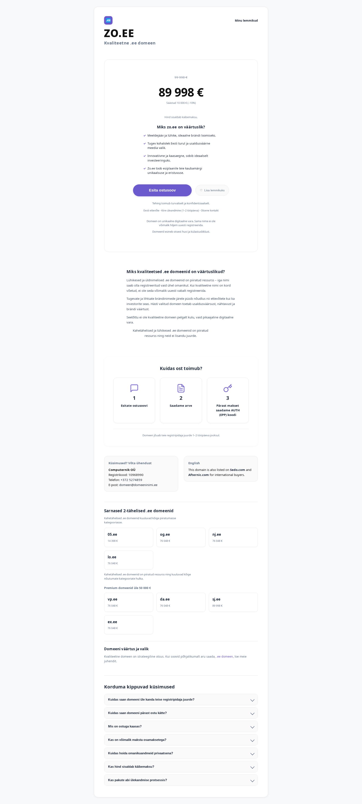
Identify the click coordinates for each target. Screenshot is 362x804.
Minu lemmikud (246, 20)
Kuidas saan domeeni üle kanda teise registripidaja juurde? (151, 699)
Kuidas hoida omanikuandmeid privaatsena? (140, 753)
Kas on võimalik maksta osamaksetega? (137, 739)
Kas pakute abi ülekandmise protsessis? (137, 780)
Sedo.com (237, 470)
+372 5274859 (131, 480)
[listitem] (128, 537)
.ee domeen (224, 656)
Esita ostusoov (162, 190)
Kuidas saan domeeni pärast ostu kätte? (137, 713)
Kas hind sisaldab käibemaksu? (131, 766)
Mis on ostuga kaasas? (125, 726)
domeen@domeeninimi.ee (138, 485)
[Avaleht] (108, 20)
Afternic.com (198, 475)
